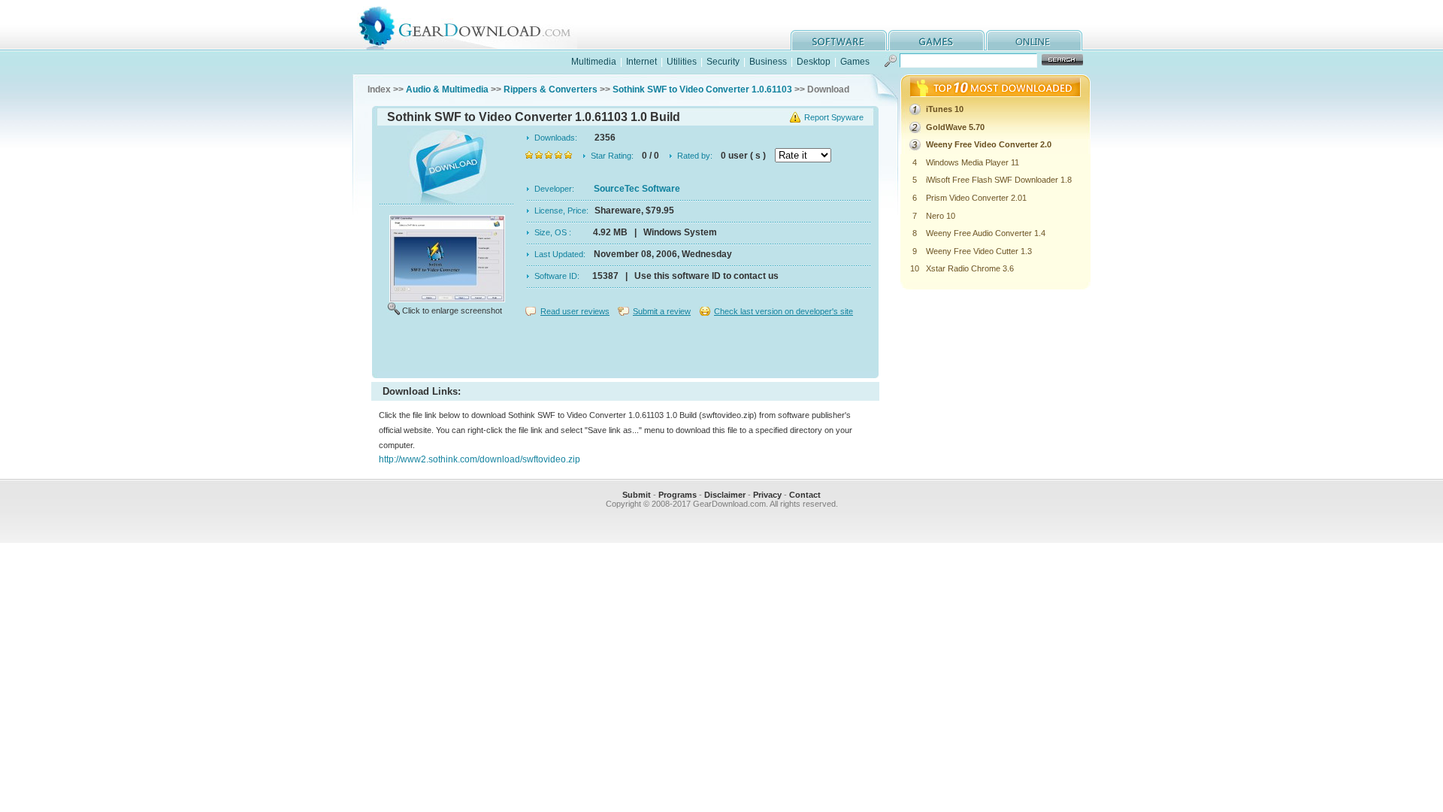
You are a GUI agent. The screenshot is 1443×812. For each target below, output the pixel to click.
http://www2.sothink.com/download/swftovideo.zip (479, 459)
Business (768, 61)
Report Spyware (834, 117)
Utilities (682, 61)
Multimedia (593, 61)
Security (723, 61)
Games (855, 61)
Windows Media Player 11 (972, 162)
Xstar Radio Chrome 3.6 (970, 268)
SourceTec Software (637, 188)
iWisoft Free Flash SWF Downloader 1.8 (999, 179)
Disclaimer (725, 494)
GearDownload (476, 25)
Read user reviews (575, 311)
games (936, 40)
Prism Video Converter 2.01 (976, 197)
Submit (636, 494)
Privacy (767, 494)
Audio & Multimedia (447, 89)
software (839, 40)
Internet (641, 61)
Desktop (813, 61)
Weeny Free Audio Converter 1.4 (985, 233)
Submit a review (662, 311)
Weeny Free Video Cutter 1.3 (979, 251)
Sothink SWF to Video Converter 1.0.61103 (702, 89)
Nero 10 (940, 215)
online (1034, 40)
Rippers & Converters (550, 89)
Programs (677, 494)
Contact (805, 494)
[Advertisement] (625, 348)
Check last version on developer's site (783, 311)
